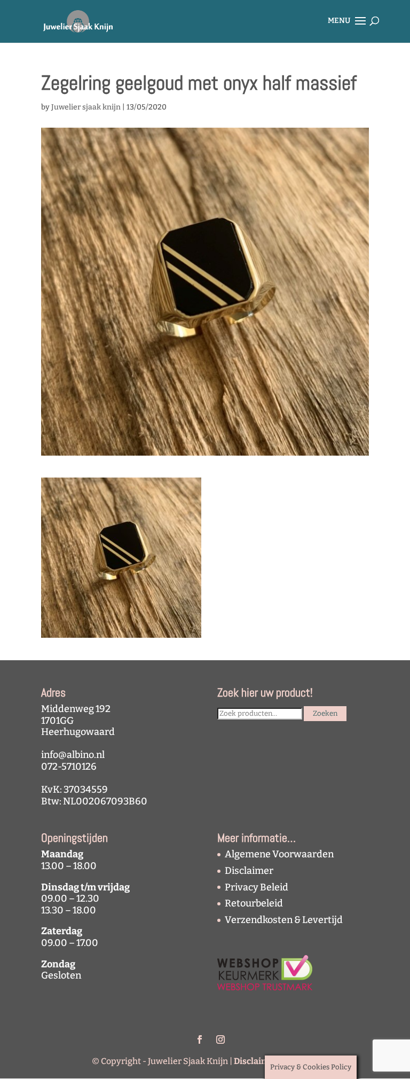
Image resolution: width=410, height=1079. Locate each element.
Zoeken (325, 713)
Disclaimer (249, 871)
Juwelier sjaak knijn (86, 107)
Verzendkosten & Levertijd (284, 920)
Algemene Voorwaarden (279, 854)
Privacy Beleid (256, 887)
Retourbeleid (254, 903)
